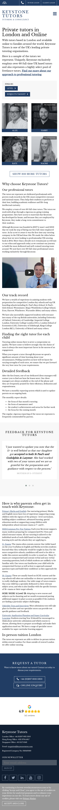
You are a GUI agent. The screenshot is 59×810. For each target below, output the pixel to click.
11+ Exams (6, 544)
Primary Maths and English (14, 511)
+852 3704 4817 (24, 739)
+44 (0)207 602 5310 (31, 679)
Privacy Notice (29, 798)
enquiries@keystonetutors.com (20, 747)
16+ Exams (6, 576)
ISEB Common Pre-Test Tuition (16, 529)
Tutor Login (33, 3)
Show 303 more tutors (29, 174)
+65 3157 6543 (21, 742)
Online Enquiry (31, 685)
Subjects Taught (16, 94)
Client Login (49, 3)
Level (10, 88)
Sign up (8, 768)
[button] (26, 485)
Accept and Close (14, 803)
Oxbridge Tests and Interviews (15, 606)
